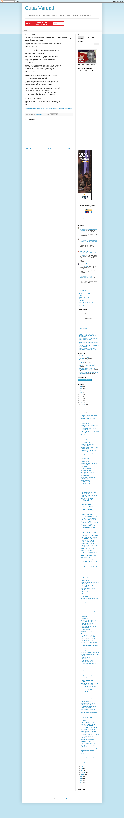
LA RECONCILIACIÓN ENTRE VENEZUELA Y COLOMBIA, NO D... (89, 541)
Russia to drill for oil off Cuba (87, 570)
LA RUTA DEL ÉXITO (85, 557)
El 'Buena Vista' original (86, 629)
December (83, 404)
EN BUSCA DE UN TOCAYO (87, 504)
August (82, 412)
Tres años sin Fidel (85, 475)
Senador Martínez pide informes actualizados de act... (88, 624)
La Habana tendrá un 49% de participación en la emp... (87, 481)
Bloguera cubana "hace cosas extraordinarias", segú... (87, 667)
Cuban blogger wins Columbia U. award (90, 734)
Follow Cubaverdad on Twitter (86, 302)
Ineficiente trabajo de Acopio (87, 755)
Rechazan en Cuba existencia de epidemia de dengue (88, 592)
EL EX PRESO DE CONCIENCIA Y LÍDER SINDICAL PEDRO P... (88, 636)
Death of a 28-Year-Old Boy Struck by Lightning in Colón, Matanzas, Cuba (87, 349)
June (82, 766)
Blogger (68, 798)
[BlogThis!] (52, 114)
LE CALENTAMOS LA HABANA (88, 638)
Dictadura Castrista (84, 228)
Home (25, 30)
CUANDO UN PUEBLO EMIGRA (88, 729)
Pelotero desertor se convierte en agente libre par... (88, 580)
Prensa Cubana (83, 305)
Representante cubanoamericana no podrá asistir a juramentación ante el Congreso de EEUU (89, 361)
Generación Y (84, 574)
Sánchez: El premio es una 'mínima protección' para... (89, 713)
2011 (81, 398)
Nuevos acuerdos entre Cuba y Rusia (89, 598)
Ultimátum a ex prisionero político (88, 604)
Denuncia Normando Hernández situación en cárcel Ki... (88, 621)
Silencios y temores (85, 753)
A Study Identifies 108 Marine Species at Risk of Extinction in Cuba (88, 343)
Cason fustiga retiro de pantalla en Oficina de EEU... (88, 451)
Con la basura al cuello (86, 468)
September (83, 410)
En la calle (83, 606)
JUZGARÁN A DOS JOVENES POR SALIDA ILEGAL (89, 546)
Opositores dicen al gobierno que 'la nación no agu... (89, 710)
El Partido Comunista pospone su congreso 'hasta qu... (88, 484)
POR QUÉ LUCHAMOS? (86, 550)
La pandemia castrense (86, 600)
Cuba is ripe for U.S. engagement (88, 565)
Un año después (84, 618)
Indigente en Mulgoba (86, 470)
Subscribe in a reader (83, 328)
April (82, 770)
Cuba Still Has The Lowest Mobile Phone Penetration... (88, 423)
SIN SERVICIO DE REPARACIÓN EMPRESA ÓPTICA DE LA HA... (88, 531)
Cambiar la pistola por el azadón (88, 487)
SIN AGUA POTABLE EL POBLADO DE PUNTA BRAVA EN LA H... (89, 646)
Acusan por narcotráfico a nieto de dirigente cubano (88, 627)
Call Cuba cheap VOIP (84, 293)
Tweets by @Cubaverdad (84, 218)
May (82, 768)
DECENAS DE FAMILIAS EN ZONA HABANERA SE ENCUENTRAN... (89, 643)
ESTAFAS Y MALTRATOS (86, 503)
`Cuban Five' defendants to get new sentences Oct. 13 (89, 435)
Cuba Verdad (39, 8)
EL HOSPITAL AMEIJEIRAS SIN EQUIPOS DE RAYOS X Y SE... (88, 528)
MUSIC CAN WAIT (85, 633)
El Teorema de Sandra (86, 761)
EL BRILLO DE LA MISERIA (87, 640)
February (83, 772)
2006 (81, 780)
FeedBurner (91, 321)
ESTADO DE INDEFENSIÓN (87, 511)
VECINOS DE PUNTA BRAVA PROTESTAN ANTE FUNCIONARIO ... (90, 535)
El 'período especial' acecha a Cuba (89, 743)
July (82, 414)
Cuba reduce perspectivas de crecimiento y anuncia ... (87, 445)
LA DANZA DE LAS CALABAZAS (88, 722)
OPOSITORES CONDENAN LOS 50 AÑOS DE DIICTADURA (89, 725)
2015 (81, 390)
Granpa (81, 304)
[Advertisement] (49, 135)
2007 (81, 778)
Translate (89, 72)
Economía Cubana (84, 251)
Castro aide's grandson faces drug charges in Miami (88, 442)
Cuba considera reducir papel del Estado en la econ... (88, 664)
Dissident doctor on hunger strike (88, 698)
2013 (81, 394)
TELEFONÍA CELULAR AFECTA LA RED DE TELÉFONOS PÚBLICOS (90, 538)
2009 (81, 402)
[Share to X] (53, 114)
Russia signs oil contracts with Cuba (89, 572)
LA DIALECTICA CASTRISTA (87, 543)
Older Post (70, 148)
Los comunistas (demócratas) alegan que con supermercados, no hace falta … (88, 365)
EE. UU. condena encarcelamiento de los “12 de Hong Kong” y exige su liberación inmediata (88, 357)
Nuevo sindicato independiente (88, 674)
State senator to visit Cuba (87, 689)
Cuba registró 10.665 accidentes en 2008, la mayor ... (89, 496)
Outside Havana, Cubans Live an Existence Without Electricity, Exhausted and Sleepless (88, 335)
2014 (81, 392)
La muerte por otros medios (87, 602)
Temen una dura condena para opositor (90, 652)
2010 (81, 400)
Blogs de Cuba (82, 292)
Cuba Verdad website (84, 298)
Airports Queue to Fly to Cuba (87, 741)
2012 (81, 396)
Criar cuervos (84, 466)
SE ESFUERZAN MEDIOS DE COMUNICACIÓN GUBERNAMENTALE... (87, 508)
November (83, 406)
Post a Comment (31, 122)
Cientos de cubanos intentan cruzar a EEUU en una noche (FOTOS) (87, 369)
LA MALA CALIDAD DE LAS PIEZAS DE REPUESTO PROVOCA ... (90, 684)
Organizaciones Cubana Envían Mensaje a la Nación (88, 700)
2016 (81, 388)
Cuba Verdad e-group (84, 297)
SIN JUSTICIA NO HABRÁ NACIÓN (89, 516)
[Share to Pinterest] (57, 114)
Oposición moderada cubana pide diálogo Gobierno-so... (88, 704)
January (83, 774)
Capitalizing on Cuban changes (88, 739)
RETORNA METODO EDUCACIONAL (89, 555)
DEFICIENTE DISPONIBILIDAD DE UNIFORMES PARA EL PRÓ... (89, 525)
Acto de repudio (83, 290)
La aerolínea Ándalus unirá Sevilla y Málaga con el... (89, 746)
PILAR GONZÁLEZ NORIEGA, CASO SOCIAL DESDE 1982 (89, 716)
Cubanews (81, 300)
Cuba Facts (82, 239)
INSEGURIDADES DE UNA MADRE (89, 727)
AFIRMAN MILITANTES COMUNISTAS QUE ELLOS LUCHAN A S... (89, 514)
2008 (81, 776)
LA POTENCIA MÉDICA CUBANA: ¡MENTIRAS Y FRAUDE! (88, 419)
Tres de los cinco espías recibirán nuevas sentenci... (88, 478)
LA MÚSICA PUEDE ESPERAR (88, 631)
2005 (81, 782)
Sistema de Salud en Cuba (86, 275)
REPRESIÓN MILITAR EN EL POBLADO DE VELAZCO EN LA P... (90, 649)
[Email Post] (48, 114)
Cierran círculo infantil (86, 608)
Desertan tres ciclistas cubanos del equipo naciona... (89, 461)
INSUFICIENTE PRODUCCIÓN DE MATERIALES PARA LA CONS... (89, 519)
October (83, 408)
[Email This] (50, 114)
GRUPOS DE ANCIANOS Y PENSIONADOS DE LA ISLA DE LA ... (90, 522)
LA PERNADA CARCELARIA (87, 548)
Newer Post (28, 148)
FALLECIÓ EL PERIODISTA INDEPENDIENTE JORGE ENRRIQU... (87, 680)
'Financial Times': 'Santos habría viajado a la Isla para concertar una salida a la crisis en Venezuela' (88, 241)
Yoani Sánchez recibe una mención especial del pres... (89, 763)
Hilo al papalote (84, 610)
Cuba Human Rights (84, 263)
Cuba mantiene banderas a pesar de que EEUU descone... (89, 707)
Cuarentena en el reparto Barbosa (88, 672)
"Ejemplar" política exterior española (89, 748)
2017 (81, 386)
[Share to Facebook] (55, 114)
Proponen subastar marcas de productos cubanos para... (87, 661)
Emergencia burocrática (86, 670)
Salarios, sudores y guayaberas (88, 559)
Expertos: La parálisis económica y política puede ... (89, 416)
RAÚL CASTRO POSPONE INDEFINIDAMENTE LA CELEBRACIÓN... (87, 499)
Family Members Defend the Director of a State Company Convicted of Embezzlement (88, 340)
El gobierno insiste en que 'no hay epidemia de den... (88, 493)
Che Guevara (82, 295)
